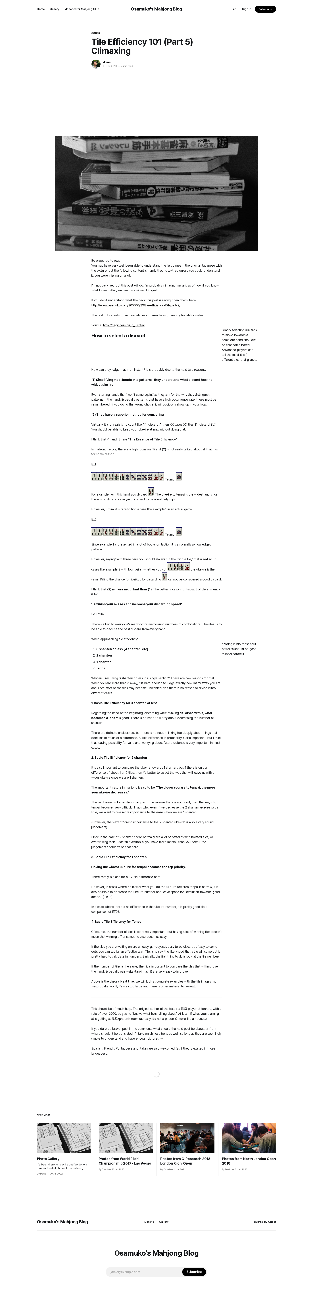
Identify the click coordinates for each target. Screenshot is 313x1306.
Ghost (272, 1221)
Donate (149, 1221)
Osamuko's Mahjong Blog (156, 9)
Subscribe (265, 9)
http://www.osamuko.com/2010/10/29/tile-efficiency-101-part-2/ (135, 305)
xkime (107, 62)
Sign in (246, 9)
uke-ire (201, 569)
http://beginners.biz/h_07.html (124, 325)
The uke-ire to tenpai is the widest (179, 494)
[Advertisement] (156, 101)
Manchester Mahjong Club (81, 9)
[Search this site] (234, 9)
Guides (95, 33)
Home (41, 9)
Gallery (54, 9)
